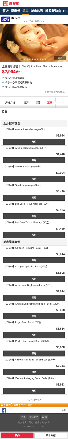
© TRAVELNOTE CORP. (34, 426)
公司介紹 (46, 422)
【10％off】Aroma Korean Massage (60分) (24, 129)
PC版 (44, 417)
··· (62, 102)
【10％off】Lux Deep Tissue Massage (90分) (26, 222)
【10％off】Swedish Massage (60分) (21, 166)
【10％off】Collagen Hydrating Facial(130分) (25, 266)
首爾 (16, 405)
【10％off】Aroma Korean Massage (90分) (24, 148)
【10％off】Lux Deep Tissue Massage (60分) (26, 204)
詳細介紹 (10, 102)
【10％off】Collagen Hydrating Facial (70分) (25, 248)
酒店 (5, 11)
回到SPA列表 (35, 400)
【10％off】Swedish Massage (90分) (21, 185)
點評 (26, 102)
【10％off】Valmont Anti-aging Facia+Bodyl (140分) (29, 378)
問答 (38, 102)
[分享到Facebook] (4, 411)
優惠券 (15, 11)
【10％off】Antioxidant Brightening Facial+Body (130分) (31, 303)
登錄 (23, 417)
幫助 (31, 422)
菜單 (49, 102)
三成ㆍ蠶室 (26, 405)
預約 (34, 141)
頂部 (63, 410)
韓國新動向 (53, 11)
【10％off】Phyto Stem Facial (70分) (22, 322)
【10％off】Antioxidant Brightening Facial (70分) (27, 285)
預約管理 (33, 417)
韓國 (8, 405)
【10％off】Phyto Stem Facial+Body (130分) (26, 341)
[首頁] (1, 405)
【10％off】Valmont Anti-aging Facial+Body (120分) (29, 359)
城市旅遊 (37, 11)
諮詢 (37, 422)
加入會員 (22, 422)
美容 (25, 11)
